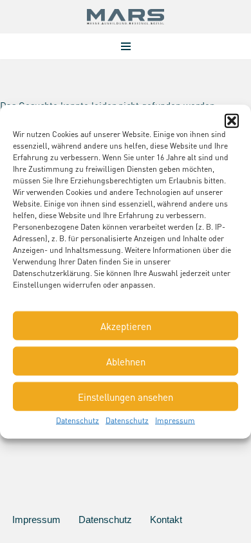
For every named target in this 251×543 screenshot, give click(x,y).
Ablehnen (125, 360)
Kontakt (166, 519)
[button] (231, 121)
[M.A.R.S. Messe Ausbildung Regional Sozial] (125, 16)
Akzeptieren (125, 325)
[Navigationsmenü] (125, 46)
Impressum (175, 420)
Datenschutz (77, 420)
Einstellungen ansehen (125, 396)
